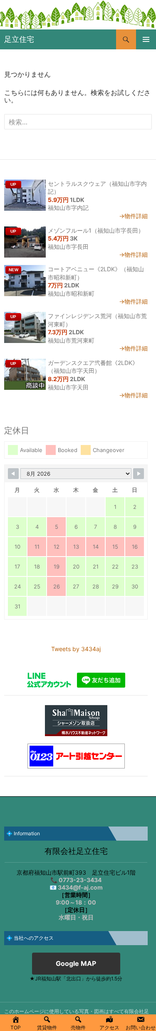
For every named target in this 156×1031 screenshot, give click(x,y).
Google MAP (76, 963)
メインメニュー (146, 39)
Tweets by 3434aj (76, 648)
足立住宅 (19, 39)
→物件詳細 (133, 215)
